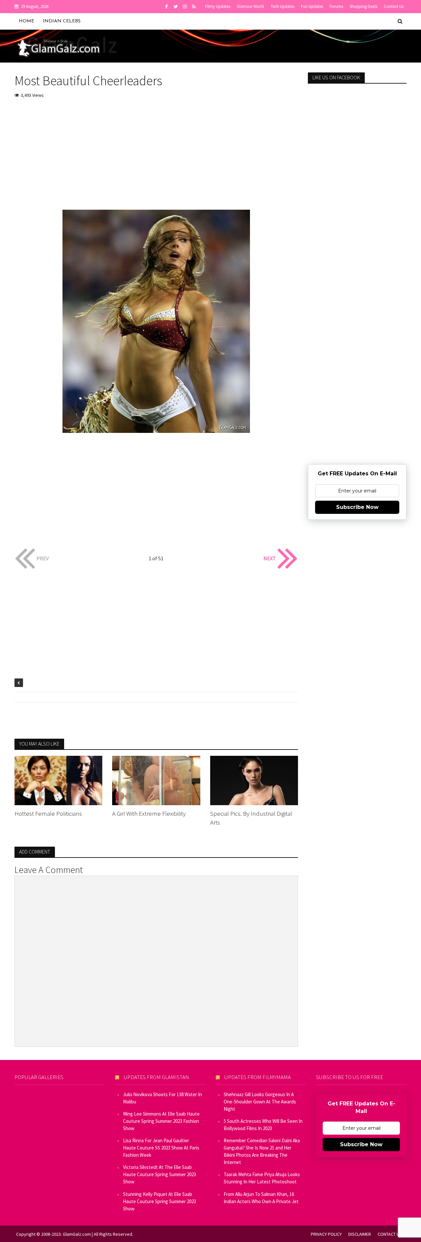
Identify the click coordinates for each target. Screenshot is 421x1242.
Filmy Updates (217, 6)
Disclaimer (359, 1234)
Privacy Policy (326, 1234)
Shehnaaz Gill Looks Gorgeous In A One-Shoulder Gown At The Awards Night (260, 1101)
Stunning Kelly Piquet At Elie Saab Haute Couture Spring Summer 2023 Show (159, 1201)
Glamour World (250, 6)
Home (26, 21)
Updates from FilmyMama (257, 1077)
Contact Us (394, 6)
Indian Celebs (62, 21)
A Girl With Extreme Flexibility (149, 813)
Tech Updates (282, 6)
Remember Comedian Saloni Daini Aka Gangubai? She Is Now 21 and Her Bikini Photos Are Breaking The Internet (262, 1151)
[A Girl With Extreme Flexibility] (156, 780)
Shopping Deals (363, 6)
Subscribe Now (357, 507)
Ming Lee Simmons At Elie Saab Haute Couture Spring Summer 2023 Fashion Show (161, 1121)
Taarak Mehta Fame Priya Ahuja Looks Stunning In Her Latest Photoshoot (262, 1178)
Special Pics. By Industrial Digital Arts (251, 817)
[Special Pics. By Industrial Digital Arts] (254, 780)
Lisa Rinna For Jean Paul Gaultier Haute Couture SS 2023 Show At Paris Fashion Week (161, 1147)
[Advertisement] (156, 154)
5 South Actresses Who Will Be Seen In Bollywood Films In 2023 (263, 1124)
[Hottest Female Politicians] (58, 780)
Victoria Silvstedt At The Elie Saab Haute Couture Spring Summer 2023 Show (159, 1174)
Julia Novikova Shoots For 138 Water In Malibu (162, 1098)
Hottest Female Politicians (48, 813)
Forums (336, 6)
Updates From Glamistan (156, 1077)
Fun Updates (312, 6)
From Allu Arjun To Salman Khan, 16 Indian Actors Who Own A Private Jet (261, 1197)
